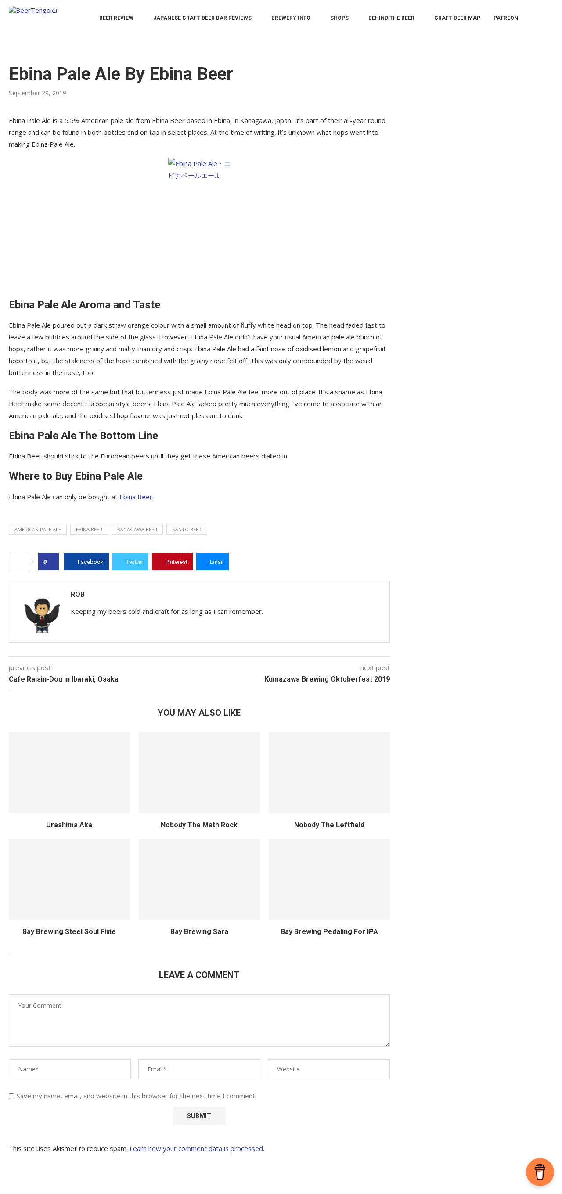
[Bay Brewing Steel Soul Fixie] (69, 879)
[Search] (548, 18)
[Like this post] (51, 561)
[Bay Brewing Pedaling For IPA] (329, 879)
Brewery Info (290, 18)
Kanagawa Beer (137, 529)
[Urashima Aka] (69, 772)
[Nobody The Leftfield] (329, 772)
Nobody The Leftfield (329, 825)
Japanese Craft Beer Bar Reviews (202, 18)
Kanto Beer (187, 529)
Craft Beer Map (457, 18)
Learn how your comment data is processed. (197, 1148)
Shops (339, 18)
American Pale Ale (37, 529)
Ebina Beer (135, 496)
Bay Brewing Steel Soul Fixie (69, 931)
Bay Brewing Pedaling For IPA (329, 931)
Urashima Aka (69, 825)
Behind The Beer (391, 18)
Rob (78, 594)
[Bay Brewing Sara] (199, 879)
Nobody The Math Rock (199, 825)
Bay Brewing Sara (199, 931)
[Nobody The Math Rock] (199, 772)
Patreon (506, 18)
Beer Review (116, 18)
